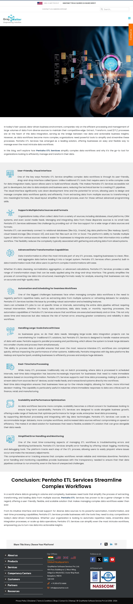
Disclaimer (32, 601)
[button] (23, 555)
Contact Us (63, 601)
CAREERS (56, 9)
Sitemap (72, 601)
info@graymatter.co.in (59, 588)
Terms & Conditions (44, 601)
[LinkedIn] (105, 559)
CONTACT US (47, 9)
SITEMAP (63, 9)
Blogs (56, 601)
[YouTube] (112, 559)
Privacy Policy (21, 601)
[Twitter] (99, 559)
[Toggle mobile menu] (129, 18)
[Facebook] (92, 559)
